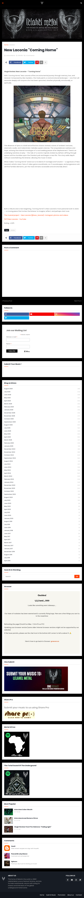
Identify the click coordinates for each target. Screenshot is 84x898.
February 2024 (42, 479)
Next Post (77, 301)
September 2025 (42, 422)
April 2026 (42, 401)
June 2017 (42, 533)
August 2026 (42, 389)
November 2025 (42, 416)
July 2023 (42, 500)
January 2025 (42, 446)
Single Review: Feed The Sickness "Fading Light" (33, 827)
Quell (13, 846)
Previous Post (7, 301)
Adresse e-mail (11, 337)
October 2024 (42, 455)
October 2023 (42, 491)
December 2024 (42, 449)
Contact (79, 895)
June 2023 (42, 503)
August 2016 (42, 555)
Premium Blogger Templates (12, 895)
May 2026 (42, 398)
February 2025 (42, 443)
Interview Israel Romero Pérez (26, 818)
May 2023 (42, 506)
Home (6, 45)
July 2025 (42, 428)
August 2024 (42, 461)
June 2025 (42, 431)
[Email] (41, 62)
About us (70, 895)
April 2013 (42, 561)
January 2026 (42, 410)
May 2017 (42, 536)
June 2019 (42, 527)
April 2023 (42, 509)
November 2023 (42, 488)
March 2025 (42, 440)
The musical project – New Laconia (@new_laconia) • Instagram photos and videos (36, 215)
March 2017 (42, 543)
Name (8, 344)
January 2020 (42, 518)
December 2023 (42, 485)
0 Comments (30, 55)
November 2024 (42, 452)
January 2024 (42, 482)
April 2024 (42, 473)
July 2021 (42, 512)
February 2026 (42, 407)
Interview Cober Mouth (23, 810)
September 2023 (42, 494)
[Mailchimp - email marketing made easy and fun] (27, 353)
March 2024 (42, 476)
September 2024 (42, 458)
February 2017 (42, 546)
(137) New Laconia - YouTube (15, 219)
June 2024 (42, 467)
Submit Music (51, 895)
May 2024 (42, 470)
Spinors (14, 862)
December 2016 (42, 552)
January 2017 (42, 549)
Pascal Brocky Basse (19, 854)
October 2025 (42, 419)
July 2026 (42, 392)
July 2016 (42, 558)
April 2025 (42, 437)
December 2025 (42, 413)
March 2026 (42, 404)
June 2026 (42, 395)
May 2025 (42, 434)
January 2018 (42, 530)
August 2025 (42, 425)
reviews (12, 45)
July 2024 (42, 464)
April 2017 (42, 539)
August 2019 (42, 521)
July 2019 (42, 524)
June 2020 (42, 515)
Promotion (61, 895)
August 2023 (42, 497)
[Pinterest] (37, 62)
